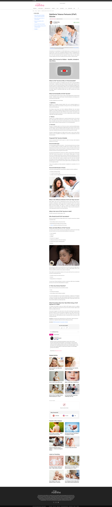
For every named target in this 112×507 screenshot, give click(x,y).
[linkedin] (58, 339)
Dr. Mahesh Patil (56, 22)
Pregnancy (34, 8)
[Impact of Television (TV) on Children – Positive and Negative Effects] (56, 441)
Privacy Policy (50, 506)
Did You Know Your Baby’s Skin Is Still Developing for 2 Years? (72, 467)
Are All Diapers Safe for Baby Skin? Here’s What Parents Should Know (72, 481)
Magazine (53, 8)
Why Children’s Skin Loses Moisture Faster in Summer (54, 481)
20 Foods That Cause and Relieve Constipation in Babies (72, 434)
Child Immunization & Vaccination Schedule (60, 322)
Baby (36, 10)
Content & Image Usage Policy (64, 506)
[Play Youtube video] (64, 70)
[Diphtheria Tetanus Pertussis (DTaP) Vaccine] (64, 35)
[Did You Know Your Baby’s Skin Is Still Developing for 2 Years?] (72, 461)
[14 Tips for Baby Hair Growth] (72, 441)
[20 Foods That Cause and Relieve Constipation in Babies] (72, 427)
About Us (75, 506)
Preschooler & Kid (47, 8)
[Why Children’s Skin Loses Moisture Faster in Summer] (56, 475)
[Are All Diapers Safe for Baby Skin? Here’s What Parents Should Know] (72, 475)
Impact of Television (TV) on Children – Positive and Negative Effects (56, 449)
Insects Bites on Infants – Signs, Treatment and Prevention (56, 434)
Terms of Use (54, 506)
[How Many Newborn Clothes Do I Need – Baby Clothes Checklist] (56, 461)
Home (33, 10)
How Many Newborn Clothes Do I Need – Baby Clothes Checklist (56, 467)
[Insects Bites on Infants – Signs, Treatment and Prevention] (56, 427)
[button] (78, 8)
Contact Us (77, 506)
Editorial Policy (58, 506)
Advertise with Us (71, 506)
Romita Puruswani (58, 350)
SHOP (74, 8)
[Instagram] (56, 339)
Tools (57, 8)
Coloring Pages (70, 8)
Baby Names (62, 8)
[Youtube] (35, 0)
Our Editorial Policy (55, 331)
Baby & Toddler (40, 8)
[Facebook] (55, 339)
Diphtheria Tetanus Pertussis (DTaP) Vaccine (62, 15)
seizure (52, 225)
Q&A (66, 8)
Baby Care (39, 10)
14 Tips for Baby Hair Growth (71, 447)
